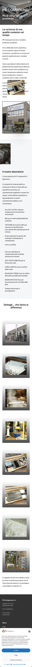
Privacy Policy (6, 612)
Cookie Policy (9, 664)
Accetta (16, 650)
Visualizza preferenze (16, 660)
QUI (20, 586)
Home (4, 626)
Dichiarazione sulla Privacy (19, 664)
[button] (29, 631)
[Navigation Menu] (29, 2)
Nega (16, 655)
